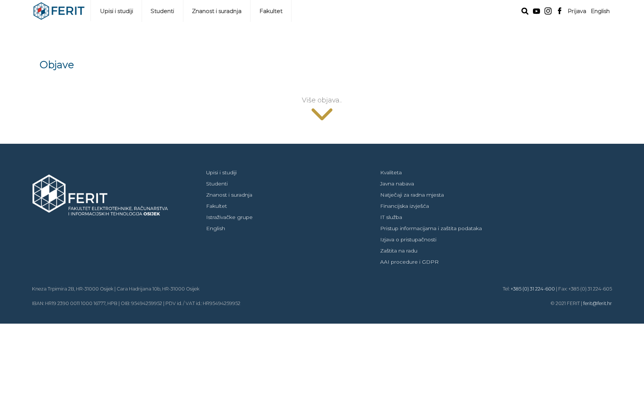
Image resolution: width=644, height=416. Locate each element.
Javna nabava (397, 184)
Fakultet (270, 11)
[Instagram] (548, 10)
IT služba (391, 217)
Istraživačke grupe (229, 217)
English (600, 11)
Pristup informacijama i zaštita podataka (431, 228)
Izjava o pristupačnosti (408, 239)
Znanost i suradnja (217, 11)
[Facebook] (559, 10)
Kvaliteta (391, 172)
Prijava (577, 11)
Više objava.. (322, 100)
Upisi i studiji (116, 11)
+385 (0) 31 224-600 (533, 289)
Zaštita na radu (398, 251)
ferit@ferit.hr (597, 303)
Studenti (162, 11)
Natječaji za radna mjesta (412, 195)
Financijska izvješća (404, 206)
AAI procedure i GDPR (409, 262)
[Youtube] (536, 10)
